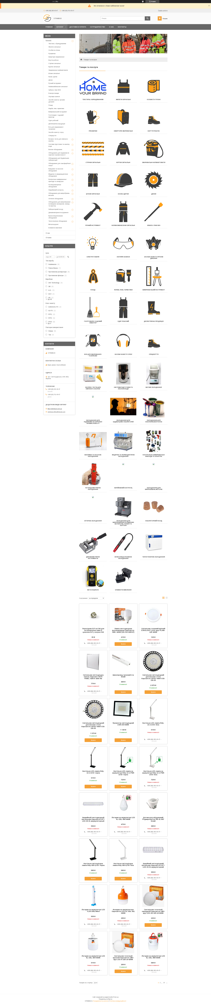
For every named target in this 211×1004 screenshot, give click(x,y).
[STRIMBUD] (47, 21)
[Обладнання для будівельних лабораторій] (123, 407)
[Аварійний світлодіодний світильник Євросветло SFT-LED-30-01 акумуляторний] (153, 850)
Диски (153, 194)
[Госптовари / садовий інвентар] (93, 308)
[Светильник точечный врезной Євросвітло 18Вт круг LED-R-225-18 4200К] (123, 942)
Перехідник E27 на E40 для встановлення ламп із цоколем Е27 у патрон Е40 (93, 630)
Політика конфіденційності (117, 1001)
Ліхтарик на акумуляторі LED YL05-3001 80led (93, 910)
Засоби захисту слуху (123, 354)
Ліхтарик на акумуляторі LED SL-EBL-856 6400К (123, 818)
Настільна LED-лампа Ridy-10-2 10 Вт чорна (93, 772)
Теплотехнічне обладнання (153, 557)
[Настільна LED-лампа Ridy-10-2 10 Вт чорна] (93, 757)
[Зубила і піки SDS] (153, 212)
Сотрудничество (97, 27)
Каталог (59, 27)
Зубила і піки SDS (153, 225)
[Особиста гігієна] (153, 86)
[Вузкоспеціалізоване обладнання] (123, 543)
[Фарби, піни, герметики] (123, 276)
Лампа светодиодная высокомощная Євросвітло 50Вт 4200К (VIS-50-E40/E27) (123, 630)
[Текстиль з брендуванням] (93, 86)
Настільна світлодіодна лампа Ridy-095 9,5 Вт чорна (93, 864)
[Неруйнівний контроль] (123, 474)
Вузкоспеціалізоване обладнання (123, 557)
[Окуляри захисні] (123, 243)
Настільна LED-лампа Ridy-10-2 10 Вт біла (153, 724)
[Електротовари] (93, 243)
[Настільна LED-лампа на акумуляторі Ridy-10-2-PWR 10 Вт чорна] (123, 757)
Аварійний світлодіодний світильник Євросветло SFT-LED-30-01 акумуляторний (153, 865)
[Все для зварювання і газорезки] (93, 341)
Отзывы (48, 237)
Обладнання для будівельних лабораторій (123, 421)
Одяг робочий (123, 321)
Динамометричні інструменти (93, 557)
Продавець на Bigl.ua (105, 999)
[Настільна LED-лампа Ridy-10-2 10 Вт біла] (153, 709)
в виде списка (166, 598)
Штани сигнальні (93, 194)
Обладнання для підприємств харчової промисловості (93, 422)
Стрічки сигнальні (93, 162)
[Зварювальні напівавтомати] (153, 149)
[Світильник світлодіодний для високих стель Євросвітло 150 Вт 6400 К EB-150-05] (153, 661)
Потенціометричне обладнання (93, 488)
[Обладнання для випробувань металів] (153, 474)
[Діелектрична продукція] (153, 308)
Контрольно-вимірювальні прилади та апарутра (154, 455)
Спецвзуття (153, 354)
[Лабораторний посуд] (153, 507)
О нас (111, 27)
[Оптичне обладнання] (93, 507)
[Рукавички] (93, 117)
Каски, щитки (123, 194)
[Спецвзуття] (153, 341)
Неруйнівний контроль (123, 488)
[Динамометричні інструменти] (93, 543)
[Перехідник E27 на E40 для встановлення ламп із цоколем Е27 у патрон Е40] (93, 615)
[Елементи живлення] (123, 576)
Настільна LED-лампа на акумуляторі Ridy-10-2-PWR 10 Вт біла (153, 773)
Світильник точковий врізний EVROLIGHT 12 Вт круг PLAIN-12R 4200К (153, 630)
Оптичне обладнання (93, 521)
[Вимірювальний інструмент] (153, 276)
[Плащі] (93, 276)
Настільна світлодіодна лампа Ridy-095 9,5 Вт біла (123, 864)
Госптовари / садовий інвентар (93, 322)
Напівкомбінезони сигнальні (123, 225)
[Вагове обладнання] (153, 374)
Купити (123, 644)
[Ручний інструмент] (93, 212)
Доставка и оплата (77, 27)
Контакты (122, 27)
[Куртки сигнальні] (123, 149)
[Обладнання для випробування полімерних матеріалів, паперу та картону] (123, 507)
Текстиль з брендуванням (92, 99)
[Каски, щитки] (123, 180)
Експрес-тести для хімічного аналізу (93, 388)
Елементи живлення (123, 590)
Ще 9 (49, 323)
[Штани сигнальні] (93, 180)
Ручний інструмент (92, 225)
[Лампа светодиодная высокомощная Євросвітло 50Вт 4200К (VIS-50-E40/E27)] (123, 615)
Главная (49, 27)
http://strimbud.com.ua (55, 408)
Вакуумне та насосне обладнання (93, 455)
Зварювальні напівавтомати (153, 162)
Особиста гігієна (154, 99)
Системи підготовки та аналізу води (123, 388)
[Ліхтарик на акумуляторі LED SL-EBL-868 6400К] (153, 942)
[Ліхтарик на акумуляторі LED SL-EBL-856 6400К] (123, 804)
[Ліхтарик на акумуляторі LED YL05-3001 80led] (93, 896)
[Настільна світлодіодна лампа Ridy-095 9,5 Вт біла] (123, 850)
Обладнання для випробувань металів (153, 488)
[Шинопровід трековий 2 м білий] (123, 661)
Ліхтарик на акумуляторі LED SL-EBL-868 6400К (153, 957)
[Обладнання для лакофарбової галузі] (153, 407)
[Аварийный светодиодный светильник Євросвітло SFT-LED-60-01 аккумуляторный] (93, 804)
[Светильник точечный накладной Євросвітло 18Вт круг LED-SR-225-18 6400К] (153, 896)
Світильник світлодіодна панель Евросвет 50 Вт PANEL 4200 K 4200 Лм (93, 676)
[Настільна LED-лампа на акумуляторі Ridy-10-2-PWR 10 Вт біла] (153, 757)
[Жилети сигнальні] (123, 86)
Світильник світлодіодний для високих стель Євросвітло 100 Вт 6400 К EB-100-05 (93, 725)
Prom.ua (115, 997)
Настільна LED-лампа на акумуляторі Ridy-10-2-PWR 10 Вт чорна (123, 773)
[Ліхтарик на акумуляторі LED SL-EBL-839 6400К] (93, 942)
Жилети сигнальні (123, 99)
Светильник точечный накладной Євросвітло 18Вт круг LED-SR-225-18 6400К (153, 911)
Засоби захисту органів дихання (153, 257)
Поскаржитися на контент (100, 1001)
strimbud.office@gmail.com (56, 412)
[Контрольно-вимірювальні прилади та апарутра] (153, 441)
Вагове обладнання (154, 387)
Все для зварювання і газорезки (93, 355)
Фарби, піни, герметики (123, 290)
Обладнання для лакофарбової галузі (153, 421)
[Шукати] (147, 18)
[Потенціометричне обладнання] (93, 474)
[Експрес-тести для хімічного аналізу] (93, 374)
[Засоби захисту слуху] (123, 341)
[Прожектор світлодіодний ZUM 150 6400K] (123, 709)
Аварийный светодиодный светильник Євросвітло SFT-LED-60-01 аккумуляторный (93, 819)
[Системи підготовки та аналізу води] (123, 374)
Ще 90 (50, 299)
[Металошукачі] (93, 576)
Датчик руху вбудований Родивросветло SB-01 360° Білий (153, 819)
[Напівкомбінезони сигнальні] (123, 212)
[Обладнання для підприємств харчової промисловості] (93, 407)
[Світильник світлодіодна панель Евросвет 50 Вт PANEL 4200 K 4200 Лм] (93, 661)
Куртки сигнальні (123, 162)
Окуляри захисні (123, 257)
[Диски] (153, 180)
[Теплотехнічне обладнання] (153, 543)
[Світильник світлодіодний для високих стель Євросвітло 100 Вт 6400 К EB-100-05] (93, 709)
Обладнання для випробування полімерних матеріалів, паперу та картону (123, 523)
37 (164, 982)
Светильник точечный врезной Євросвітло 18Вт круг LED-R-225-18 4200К (123, 957)
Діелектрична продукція (154, 321)
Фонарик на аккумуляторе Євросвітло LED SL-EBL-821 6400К (123, 911)
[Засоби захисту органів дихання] (153, 243)
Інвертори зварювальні (123, 131)
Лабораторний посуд (153, 521)
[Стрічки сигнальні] (93, 149)
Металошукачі (93, 590)
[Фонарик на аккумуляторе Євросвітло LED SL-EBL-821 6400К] (123, 896)
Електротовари (93, 257)
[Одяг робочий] (123, 308)
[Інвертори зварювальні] (123, 117)
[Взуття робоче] (153, 117)
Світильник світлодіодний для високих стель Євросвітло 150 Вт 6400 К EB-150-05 (153, 677)
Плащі (92, 290)
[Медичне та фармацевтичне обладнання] (123, 441)
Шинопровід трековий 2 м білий (123, 676)
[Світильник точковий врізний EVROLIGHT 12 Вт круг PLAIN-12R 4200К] (153, 615)
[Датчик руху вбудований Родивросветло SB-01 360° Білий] (153, 804)
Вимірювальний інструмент (154, 290)
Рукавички (93, 131)
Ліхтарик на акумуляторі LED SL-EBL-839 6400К (93, 957)
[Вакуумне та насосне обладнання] (93, 441)
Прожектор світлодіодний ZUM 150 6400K (123, 724)
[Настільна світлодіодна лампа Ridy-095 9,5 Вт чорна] (93, 850)
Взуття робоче (154, 131)
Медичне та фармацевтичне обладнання (123, 455)
